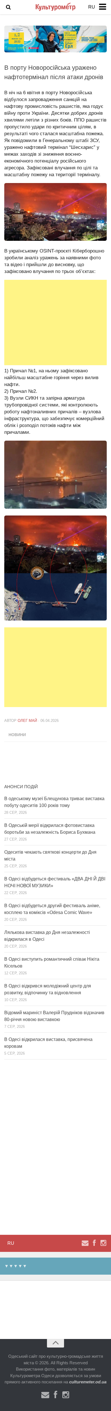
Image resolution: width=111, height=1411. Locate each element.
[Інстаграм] (103, 1243)
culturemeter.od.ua (87, 1381)
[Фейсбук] (94, 1243)
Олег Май (27, 720)
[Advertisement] (55, 322)
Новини (17, 734)
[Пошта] (85, 1243)
